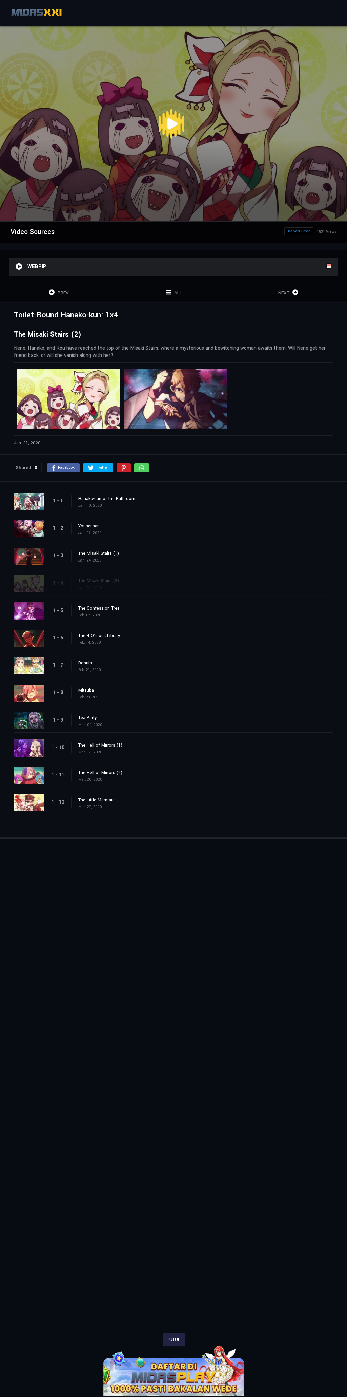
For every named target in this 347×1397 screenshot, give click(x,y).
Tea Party (87, 718)
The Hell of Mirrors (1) (100, 745)
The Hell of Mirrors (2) (100, 773)
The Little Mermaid (96, 800)
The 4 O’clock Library (99, 636)
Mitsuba (86, 690)
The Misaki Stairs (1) (98, 553)
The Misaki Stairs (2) (98, 581)
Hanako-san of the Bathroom (106, 499)
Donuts (85, 663)
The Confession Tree (99, 608)
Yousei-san (89, 526)
